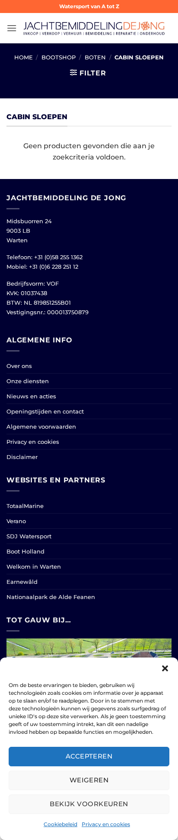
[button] (165, 668)
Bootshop (58, 57)
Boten (95, 57)
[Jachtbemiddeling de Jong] (94, 28)
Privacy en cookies (106, 824)
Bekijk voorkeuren (89, 804)
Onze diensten (27, 381)
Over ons (19, 365)
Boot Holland (25, 551)
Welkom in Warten (33, 566)
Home (23, 57)
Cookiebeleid (60, 824)
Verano (16, 521)
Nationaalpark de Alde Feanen (50, 596)
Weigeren (89, 780)
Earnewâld (22, 581)
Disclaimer (22, 456)
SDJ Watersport (28, 536)
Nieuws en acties (31, 396)
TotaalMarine (25, 505)
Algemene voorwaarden (41, 426)
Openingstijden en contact (45, 411)
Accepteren (89, 756)
